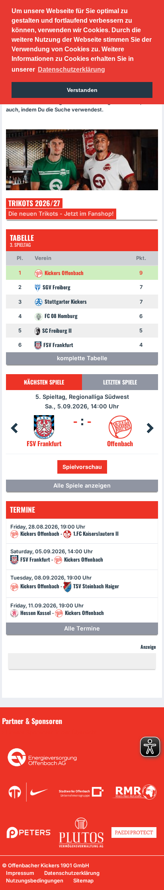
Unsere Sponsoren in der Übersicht (51, 732)
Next (150, 428)
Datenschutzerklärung (72, 873)
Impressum (20, 873)
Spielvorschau (99, 466)
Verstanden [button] (82, 90)
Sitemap (83, 880)
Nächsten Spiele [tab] (44, 382)
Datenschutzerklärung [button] (71, 69)
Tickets (55, 466)
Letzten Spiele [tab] (120, 382)
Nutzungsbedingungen (34, 880)
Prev (14, 428)
